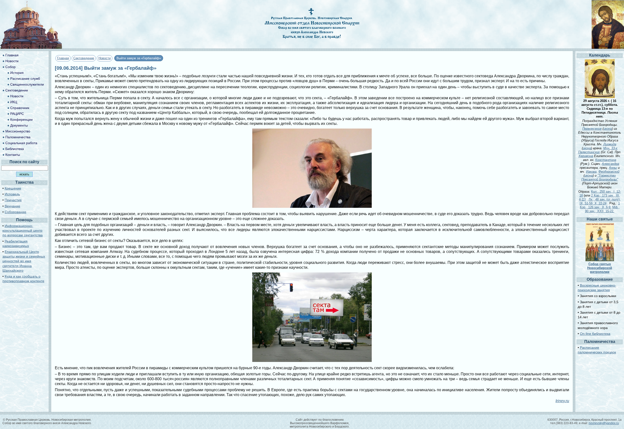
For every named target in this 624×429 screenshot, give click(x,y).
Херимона (585, 156)
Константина (605, 160)
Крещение (13, 188)
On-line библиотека (595, 334)
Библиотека (14, 149)
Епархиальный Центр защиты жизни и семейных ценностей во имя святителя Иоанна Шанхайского (23, 261)
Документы (19, 125)
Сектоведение (83, 58)
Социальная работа (21, 143)
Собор (10, 67)
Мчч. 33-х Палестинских (598, 150)
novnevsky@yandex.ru (604, 423)
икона (608, 128)
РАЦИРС (17, 114)
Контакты (12, 155)
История (17, 73)
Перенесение (592, 128)
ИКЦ (13, 102)
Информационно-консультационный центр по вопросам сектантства (22, 230)
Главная (63, 58)
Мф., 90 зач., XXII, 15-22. (602, 209)
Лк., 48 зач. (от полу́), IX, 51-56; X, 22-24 (600, 201)
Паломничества (17, 137)
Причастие (13, 200)
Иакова (591, 171)
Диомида (609, 144)
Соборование (15, 212)
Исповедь (12, 194)
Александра (610, 164)
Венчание (12, 206)
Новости (104, 58)
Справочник (19, 108)
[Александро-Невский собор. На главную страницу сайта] (31, 47)
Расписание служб (25, 78)
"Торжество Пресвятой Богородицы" (599, 177)
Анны (613, 168)
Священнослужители (27, 84)
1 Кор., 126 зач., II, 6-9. (600, 205)
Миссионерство (17, 131)
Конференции (21, 119)
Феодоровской (608, 171)
